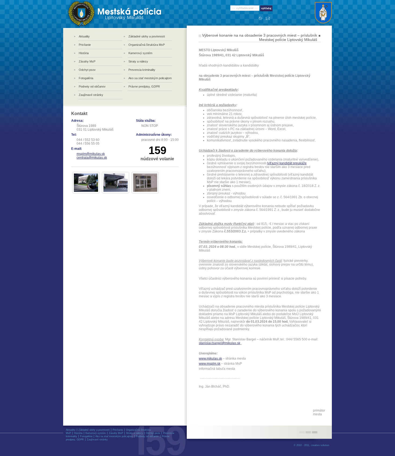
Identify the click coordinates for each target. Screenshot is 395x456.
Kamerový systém (140, 53)
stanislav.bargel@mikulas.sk (219, 343)
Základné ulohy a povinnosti (146, 36)
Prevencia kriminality (141, 69)
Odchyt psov (87, 69)
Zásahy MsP (87, 61)
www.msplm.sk (209, 364)
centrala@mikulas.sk (92, 157)
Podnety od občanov (92, 86)
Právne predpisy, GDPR (144, 86)
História (84, 53)
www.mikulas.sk (210, 358)
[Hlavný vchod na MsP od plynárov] (86, 182)
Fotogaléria (86, 78)
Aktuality (84, 36)
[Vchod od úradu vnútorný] (145, 182)
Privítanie (85, 44)
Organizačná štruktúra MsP (146, 44)
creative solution (320, 445)
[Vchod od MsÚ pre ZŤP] (115, 182)
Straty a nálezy (138, 61)
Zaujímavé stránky (91, 94)
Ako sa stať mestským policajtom (150, 78)
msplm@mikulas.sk (91, 154)
